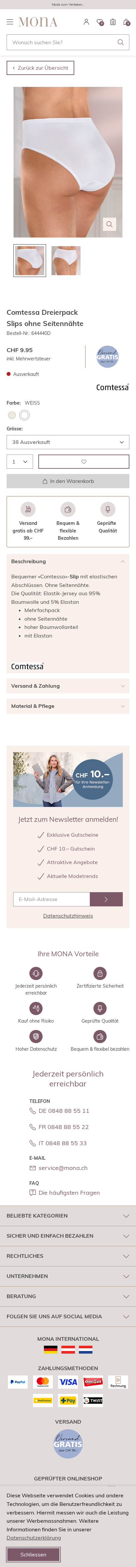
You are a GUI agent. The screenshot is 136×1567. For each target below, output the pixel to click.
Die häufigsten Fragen (69, 1192)
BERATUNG (21, 1296)
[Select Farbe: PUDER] (12, 415)
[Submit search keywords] (120, 42)
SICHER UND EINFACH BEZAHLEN (50, 1235)
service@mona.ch (63, 1168)
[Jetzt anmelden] (106, 899)
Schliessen (33, 1554)
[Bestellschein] (113, 21)
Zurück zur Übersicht (43, 67)
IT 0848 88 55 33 (63, 1143)
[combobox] (68, 42)
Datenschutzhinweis (68, 915)
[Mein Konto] (86, 21)
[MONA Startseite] (38, 22)
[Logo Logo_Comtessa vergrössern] (112, 387)
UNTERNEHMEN (27, 1276)
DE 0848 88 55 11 (64, 1110)
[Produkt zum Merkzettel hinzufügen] (83, 462)
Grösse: (15, 429)
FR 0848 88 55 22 (64, 1127)
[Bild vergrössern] (109, 224)
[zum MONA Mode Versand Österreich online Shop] (68, 1350)
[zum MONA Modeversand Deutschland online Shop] (50, 1350)
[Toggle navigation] (10, 21)
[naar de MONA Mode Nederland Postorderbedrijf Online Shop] (85, 1350)
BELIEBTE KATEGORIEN (37, 1215)
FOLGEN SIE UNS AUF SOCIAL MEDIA (54, 1316)
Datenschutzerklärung (34, 1537)
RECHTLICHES (25, 1256)
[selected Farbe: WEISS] (24, 415)
